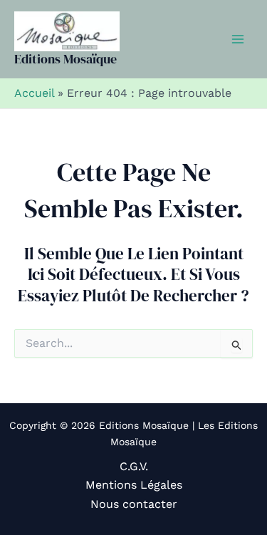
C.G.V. (134, 466)
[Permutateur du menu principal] (238, 39)
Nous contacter (133, 504)
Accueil (34, 93)
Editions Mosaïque (65, 59)
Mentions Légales (133, 485)
